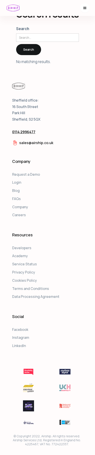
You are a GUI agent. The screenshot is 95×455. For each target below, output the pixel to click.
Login (16, 182)
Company (20, 206)
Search (22, 28)
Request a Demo (26, 174)
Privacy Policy (23, 272)
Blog (16, 190)
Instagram (20, 337)
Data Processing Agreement (35, 296)
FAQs (16, 198)
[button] (84, 8)
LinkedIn (19, 345)
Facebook (20, 329)
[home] (13, 8)
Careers (19, 214)
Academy (20, 255)
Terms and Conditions (30, 288)
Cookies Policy (24, 280)
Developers (21, 247)
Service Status (24, 264)
